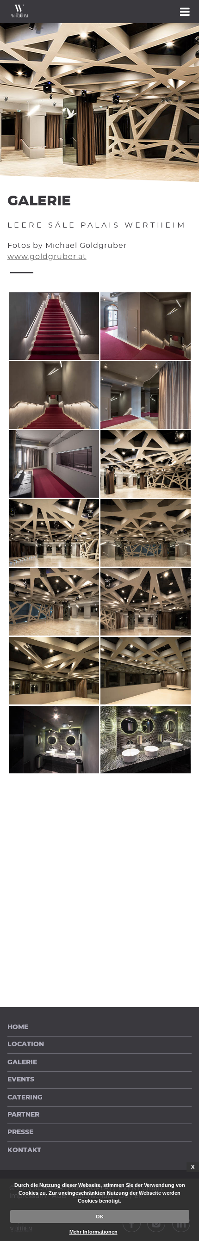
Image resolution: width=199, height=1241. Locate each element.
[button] (99, 11)
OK (100, 1216)
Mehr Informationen (93, 1232)
